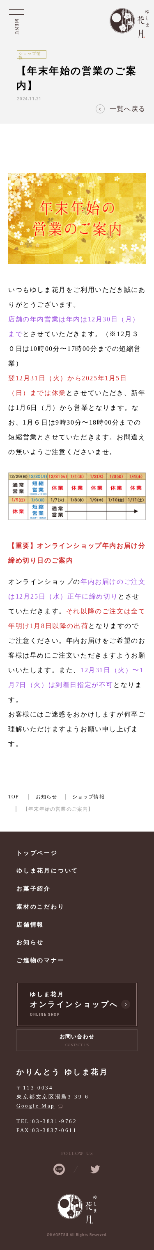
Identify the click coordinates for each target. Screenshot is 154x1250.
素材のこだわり (40, 907)
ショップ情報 (88, 797)
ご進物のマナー (40, 960)
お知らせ (46, 797)
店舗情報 (30, 925)
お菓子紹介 (33, 889)
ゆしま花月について (47, 871)
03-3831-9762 (54, 1121)
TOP (13, 797)
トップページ (37, 853)
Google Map (35, 1106)
